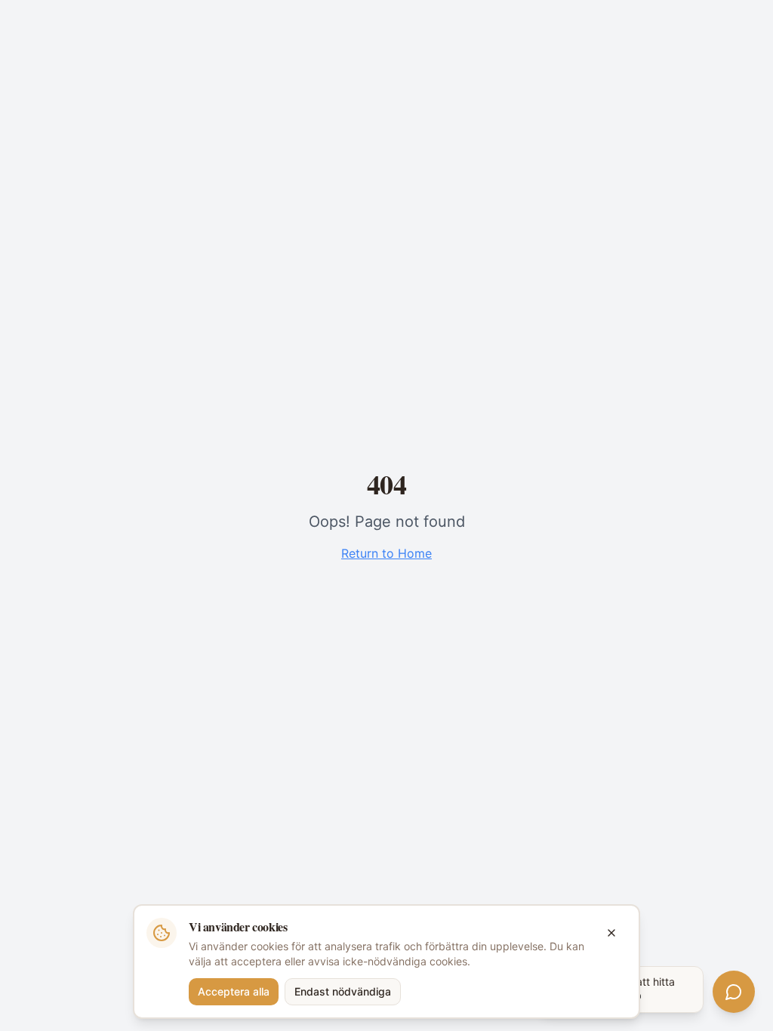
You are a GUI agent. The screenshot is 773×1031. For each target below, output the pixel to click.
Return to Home (386, 553)
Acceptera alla (233, 991)
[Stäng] (611, 933)
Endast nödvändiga (342, 991)
